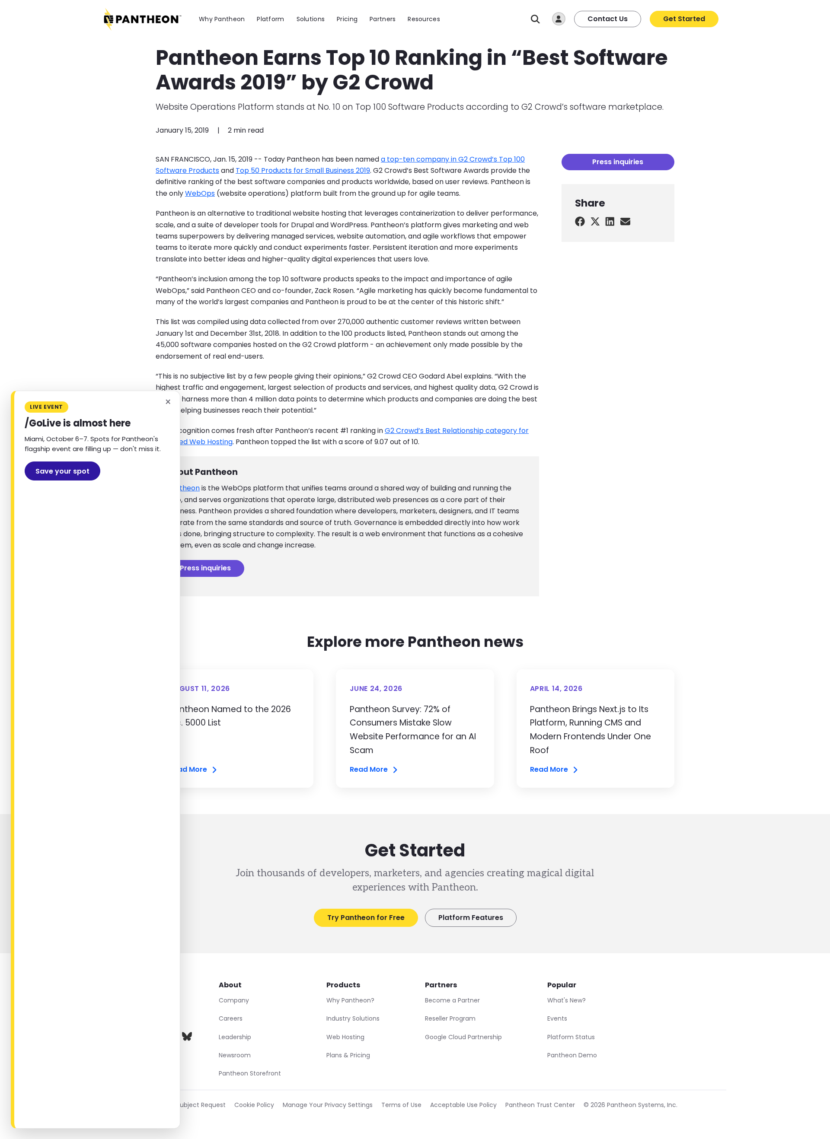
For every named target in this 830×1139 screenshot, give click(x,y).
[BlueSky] (187, 1038)
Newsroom (235, 1055)
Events (557, 1018)
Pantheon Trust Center (540, 1105)
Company (234, 1000)
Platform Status (571, 1037)
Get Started (684, 19)
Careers (231, 1018)
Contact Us (607, 19)
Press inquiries (205, 568)
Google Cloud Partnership (463, 1037)
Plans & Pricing (348, 1055)
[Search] (535, 19)
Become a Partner (452, 1000)
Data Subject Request (193, 1105)
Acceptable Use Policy (463, 1105)
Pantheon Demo (572, 1055)
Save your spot (62, 471)
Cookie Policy (254, 1105)
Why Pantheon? (350, 1000)
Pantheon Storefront (250, 1073)
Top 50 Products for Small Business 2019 (303, 170)
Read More (188, 770)
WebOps (200, 193)
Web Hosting (345, 1037)
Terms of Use (401, 1105)
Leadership (235, 1037)
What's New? (566, 1000)
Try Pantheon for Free (366, 918)
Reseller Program (450, 1018)
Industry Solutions (353, 1018)
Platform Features (470, 918)
